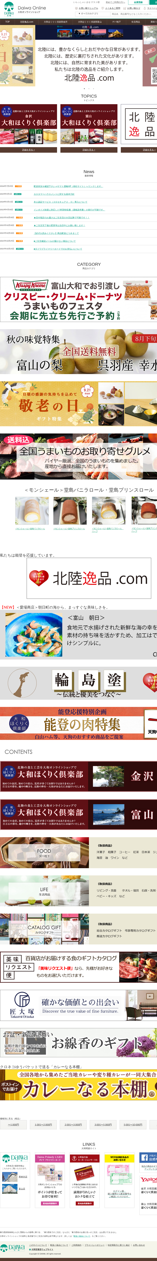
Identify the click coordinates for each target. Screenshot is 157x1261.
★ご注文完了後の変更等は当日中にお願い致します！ (59, 225)
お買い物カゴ (133, 8)
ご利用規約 (76, 1245)
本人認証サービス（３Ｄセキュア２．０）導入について (60, 202)
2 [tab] (88, 88)
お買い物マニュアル (88, 8)
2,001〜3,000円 (73, 1125)
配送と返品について (82, 1236)
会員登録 (138, 2)
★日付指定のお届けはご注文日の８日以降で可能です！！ (62, 218)
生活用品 (135, 22)
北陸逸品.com (26, 22)
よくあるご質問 (112, 8)
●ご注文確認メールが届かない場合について (55, 241)
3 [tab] (93, 88)
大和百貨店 (12, 1248)
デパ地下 (116, 22)
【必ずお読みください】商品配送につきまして (56, 233)
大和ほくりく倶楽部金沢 (55, 22)
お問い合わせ (139, 1245)
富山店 (22, 1189)
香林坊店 (23, 1177)
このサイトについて (38, 1245)
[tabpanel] (89, 55)
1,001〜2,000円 (43, 1125)
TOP (7, 22)
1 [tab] (84, 88)
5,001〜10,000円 (133, 1125)
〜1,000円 (13, 1125)
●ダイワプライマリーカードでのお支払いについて (58, 249)
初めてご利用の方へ (115, 2)
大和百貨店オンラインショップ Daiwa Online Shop (23, 9)
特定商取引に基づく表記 (119, 1245)
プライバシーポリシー (95, 1245)
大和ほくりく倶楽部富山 (90, 22)
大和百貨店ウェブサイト (42, 1250)
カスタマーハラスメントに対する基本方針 (54, 194)
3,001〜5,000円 (103, 1125)
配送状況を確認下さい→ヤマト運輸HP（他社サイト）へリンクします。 (68, 186)
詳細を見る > (28, 150)
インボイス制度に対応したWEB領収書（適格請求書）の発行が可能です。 (69, 210)
